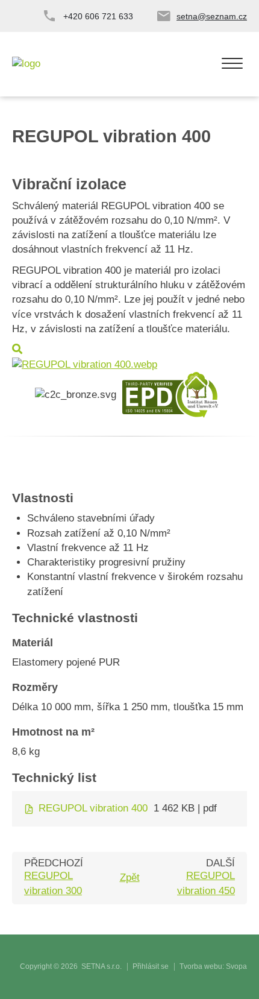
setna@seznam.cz (211, 16)
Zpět (130, 877)
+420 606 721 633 (98, 16)
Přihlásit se (151, 966)
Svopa (236, 966)
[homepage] (26, 64)
